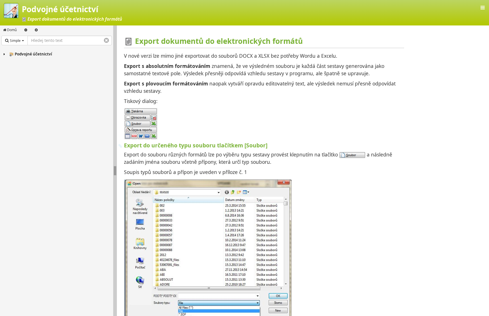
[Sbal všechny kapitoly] (25, 30)
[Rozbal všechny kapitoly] (36, 30)
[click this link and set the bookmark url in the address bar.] (120, 145)
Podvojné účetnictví (33, 54)
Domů (11, 29)
